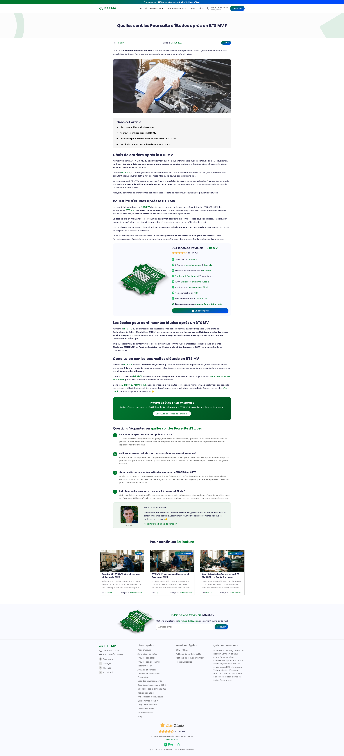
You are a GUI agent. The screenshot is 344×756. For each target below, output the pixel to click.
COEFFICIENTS (235, 553)
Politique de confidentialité (188, 654)
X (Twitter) (108, 672)
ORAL (138, 553)
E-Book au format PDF (134, 385)
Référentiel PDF (145, 666)
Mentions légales (183, 662)
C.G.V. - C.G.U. (181, 650)
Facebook (108, 659)
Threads (107, 668)
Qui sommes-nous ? (147, 701)
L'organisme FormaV (147, 705)
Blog (139, 716)
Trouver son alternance (148, 662)
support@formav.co (113, 654)
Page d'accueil (144, 650)
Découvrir (237, 8)
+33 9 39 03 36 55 (110, 651)
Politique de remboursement (189, 658)
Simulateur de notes (147, 654)
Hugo (157, 593)
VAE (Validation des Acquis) (150, 697)
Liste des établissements (149, 681)
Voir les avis (172, 740)
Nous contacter (145, 712)
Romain (120, 43)
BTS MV (125, 172)
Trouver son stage (146, 658)
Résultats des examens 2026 (151, 685)
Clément (108, 593)
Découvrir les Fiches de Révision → (172, 414)
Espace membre (145, 709)
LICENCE (226, 43)
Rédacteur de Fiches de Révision (160, 524)
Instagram (108, 663)
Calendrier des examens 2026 (151, 689)
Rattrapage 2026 (145, 693)
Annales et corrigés (146, 670)
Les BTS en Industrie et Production (148, 675)
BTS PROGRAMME (183, 553)
